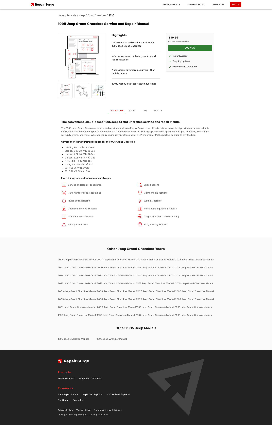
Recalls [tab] (157, 110)
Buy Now (190, 47)
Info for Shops (196, 4)
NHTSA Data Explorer (118, 394)
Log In (235, 4)
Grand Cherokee (97, 15)
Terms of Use (83, 410)
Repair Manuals (171, 4)
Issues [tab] (132, 110)
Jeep (82, 15)
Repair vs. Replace (92, 394)
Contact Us (78, 400)
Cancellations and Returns (108, 410)
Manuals (71, 15)
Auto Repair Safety (68, 394)
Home (61, 15)
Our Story (63, 400)
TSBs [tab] (144, 110)
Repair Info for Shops (90, 378)
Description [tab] (116, 110)
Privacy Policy (65, 410)
